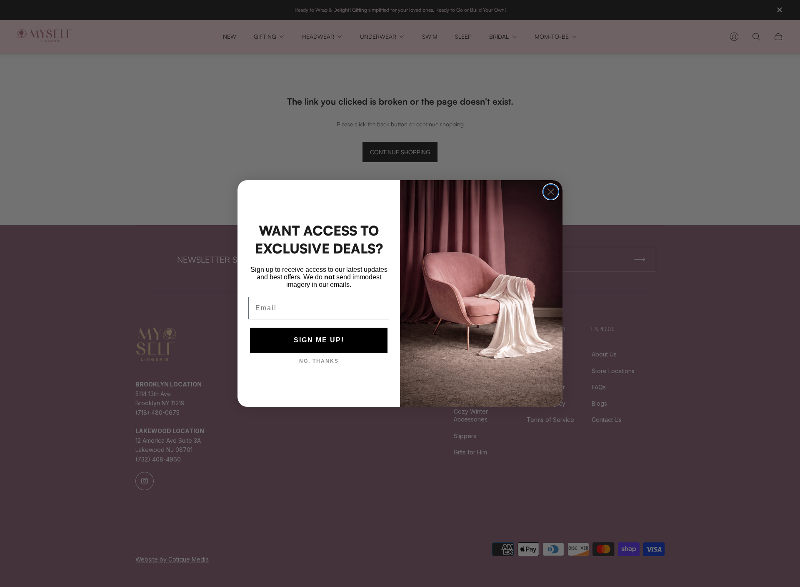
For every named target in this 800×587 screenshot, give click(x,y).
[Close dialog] (550, 191)
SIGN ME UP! (319, 340)
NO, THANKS (319, 361)
